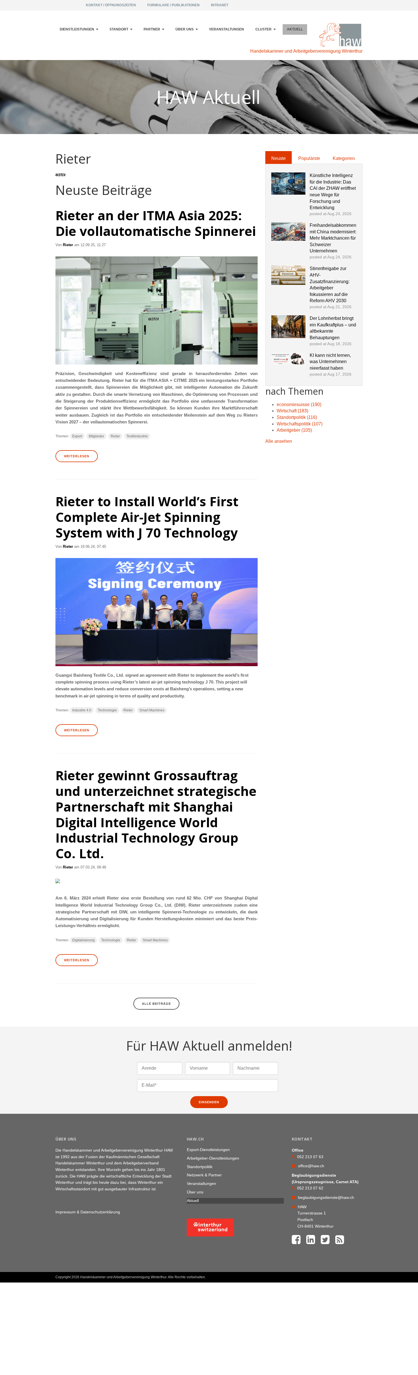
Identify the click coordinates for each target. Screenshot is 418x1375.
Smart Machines (151, 710)
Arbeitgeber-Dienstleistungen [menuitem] (213, 1158)
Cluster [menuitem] (263, 29)
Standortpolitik (297, 417)
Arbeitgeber (294, 430)
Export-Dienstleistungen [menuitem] (208, 1149)
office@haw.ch (311, 1166)
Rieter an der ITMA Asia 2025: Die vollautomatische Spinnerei (155, 223)
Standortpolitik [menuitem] (199, 1166)
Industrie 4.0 (81, 710)
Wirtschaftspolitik (299, 423)
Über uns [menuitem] (184, 29)
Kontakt (348, 1274)
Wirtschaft (292, 410)
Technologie (107, 710)
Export (77, 436)
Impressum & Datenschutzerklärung (87, 1212)
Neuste (278, 158)
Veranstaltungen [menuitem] (226, 29)
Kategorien (344, 158)
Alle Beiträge (156, 1003)
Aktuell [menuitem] (295, 29)
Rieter (68, 245)
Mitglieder (96, 436)
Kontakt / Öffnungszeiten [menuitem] (111, 5)
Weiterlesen (76, 456)
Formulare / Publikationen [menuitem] (173, 5)
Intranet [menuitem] (219, 5)
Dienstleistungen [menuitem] (77, 29)
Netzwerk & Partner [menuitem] (204, 1175)
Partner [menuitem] (152, 29)
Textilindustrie (137, 436)
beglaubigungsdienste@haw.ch (326, 1197)
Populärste (309, 158)
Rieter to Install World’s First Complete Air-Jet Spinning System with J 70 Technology (146, 517)
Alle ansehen (278, 441)
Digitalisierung (83, 940)
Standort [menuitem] (118, 29)
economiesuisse (299, 404)
